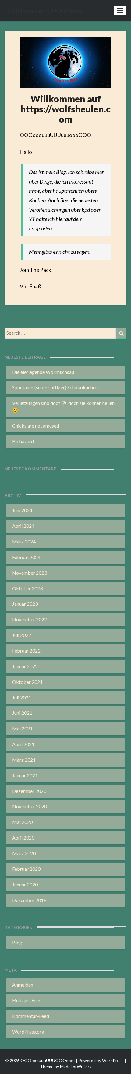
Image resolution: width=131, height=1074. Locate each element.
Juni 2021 (22, 713)
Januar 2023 (25, 604)
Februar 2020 (26, 869)
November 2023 (29, 573)
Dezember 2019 (29, 900)
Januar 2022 (25, 666)
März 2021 (24, 760)
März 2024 (24, 541)
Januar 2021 (25, 775)
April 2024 (23, 526)
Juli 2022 (21, 635)
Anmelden (22, 985)
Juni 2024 (22, 510)
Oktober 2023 (27, 588)
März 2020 (24, 853)
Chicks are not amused (35, 425)
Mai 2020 (22, 822)
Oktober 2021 (27, 682)
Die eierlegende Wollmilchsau (43, 372)
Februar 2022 (26, 650)
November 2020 (29, 806)
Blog (17, 942)
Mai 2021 (22, 728)
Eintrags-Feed (26, 1000)
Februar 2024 (26, 557)
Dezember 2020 (29, 791)
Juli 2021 (21, 697)
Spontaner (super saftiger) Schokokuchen (55, 387)
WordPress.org (28, 1031)
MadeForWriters (75, 1066)
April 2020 (23, 837)
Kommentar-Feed (30, 1016)
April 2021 (23, 744)
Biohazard (23, 441)
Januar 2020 (25, 884)
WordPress (113, 1060)
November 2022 (29, 619)
